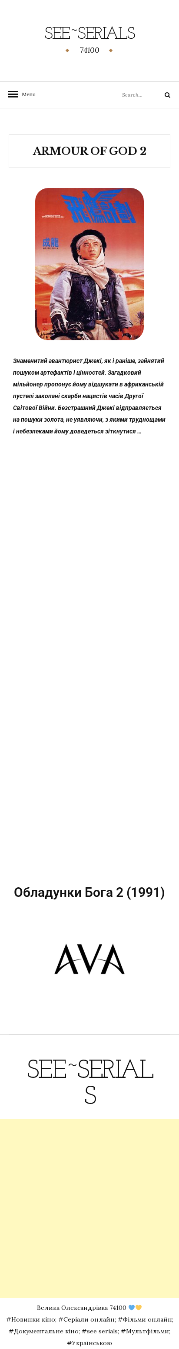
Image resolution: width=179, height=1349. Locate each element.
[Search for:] (133, 94)
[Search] (160, 95)
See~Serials (89, 34)
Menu (26, 94)
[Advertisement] (89, 1208)
